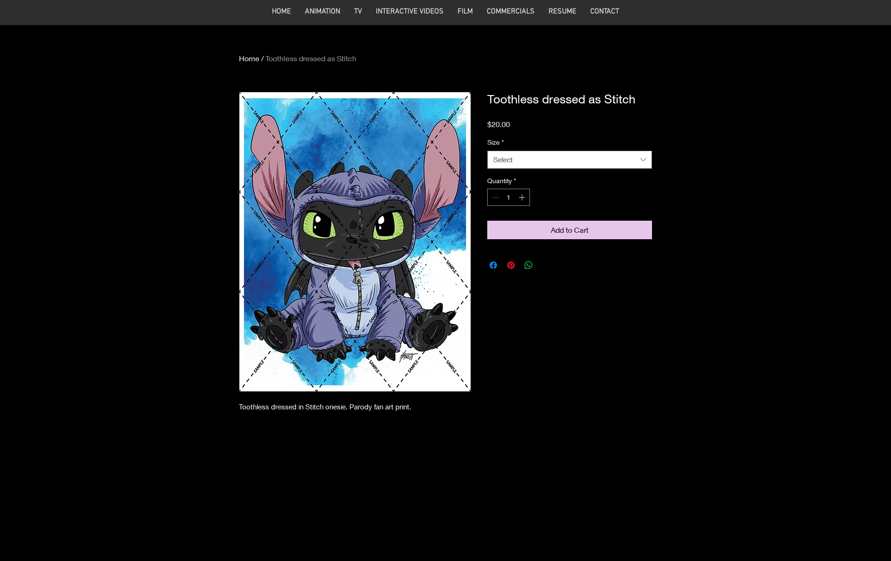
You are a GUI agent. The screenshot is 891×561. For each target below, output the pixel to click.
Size (495, 142)
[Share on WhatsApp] (528, 265)
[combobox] (569, 160)
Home (249, 58)
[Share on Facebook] (493, 265)
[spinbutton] (508, 197)
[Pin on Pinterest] (511, 265)
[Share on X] (546, 265)
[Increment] (523, 197)
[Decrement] (494, 197)
